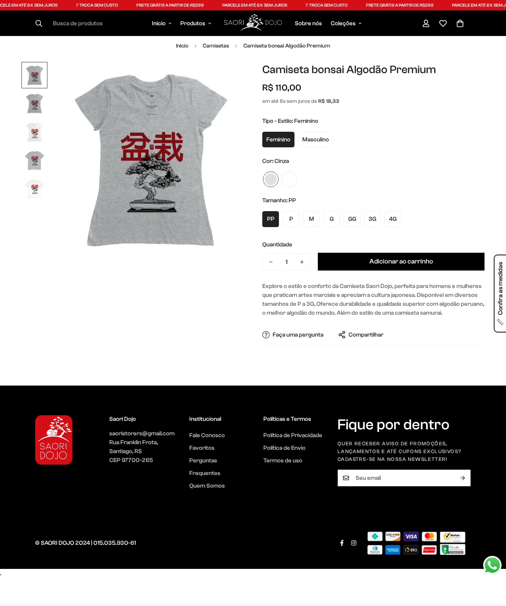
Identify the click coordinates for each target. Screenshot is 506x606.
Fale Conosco (207, 435)
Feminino (278, 139)
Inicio (159, 23)
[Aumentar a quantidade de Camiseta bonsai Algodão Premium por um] (302, 262)
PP (270, 219)
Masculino (315, 139)
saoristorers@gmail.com (141, 433)
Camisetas (216, 46)
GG (352, 219)
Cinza (270, 179)
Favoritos (201, 448)
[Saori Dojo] (253, 23)
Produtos (192, 23)
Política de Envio (284, 448)
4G (393, 219)
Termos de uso (282, 460)
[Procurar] (39, 23)
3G (372, 219)
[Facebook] (342, 543)
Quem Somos (207, 485)
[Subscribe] (463, 478)
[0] (460, 23)
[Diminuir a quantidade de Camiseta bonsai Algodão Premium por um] (271, 262)
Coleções (343, 23)
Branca (289, 179)
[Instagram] (354, 543)
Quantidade (277, 244)
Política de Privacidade (292, 435)
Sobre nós (308, 23)
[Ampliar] (228, 77)
